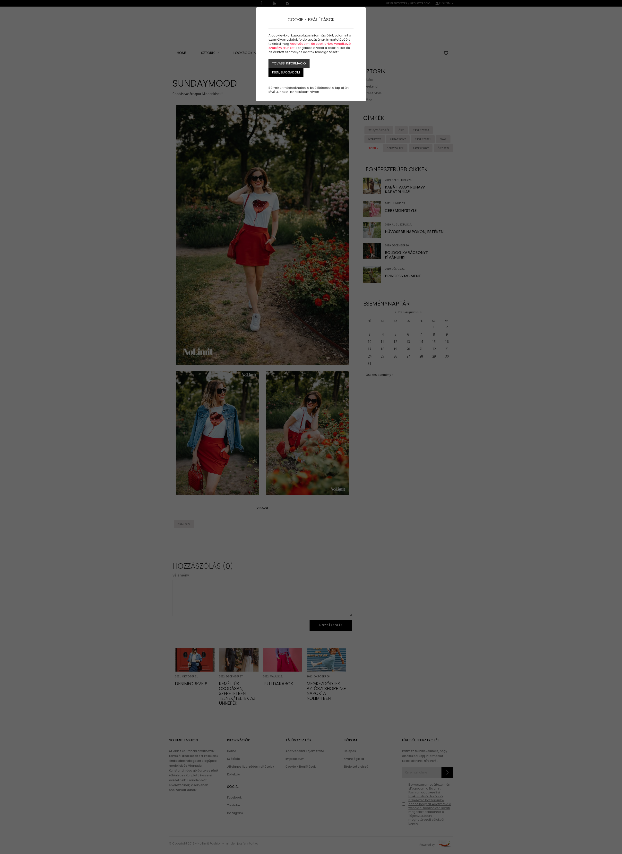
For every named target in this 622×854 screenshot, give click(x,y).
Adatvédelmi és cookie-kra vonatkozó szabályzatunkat (309, 45)
